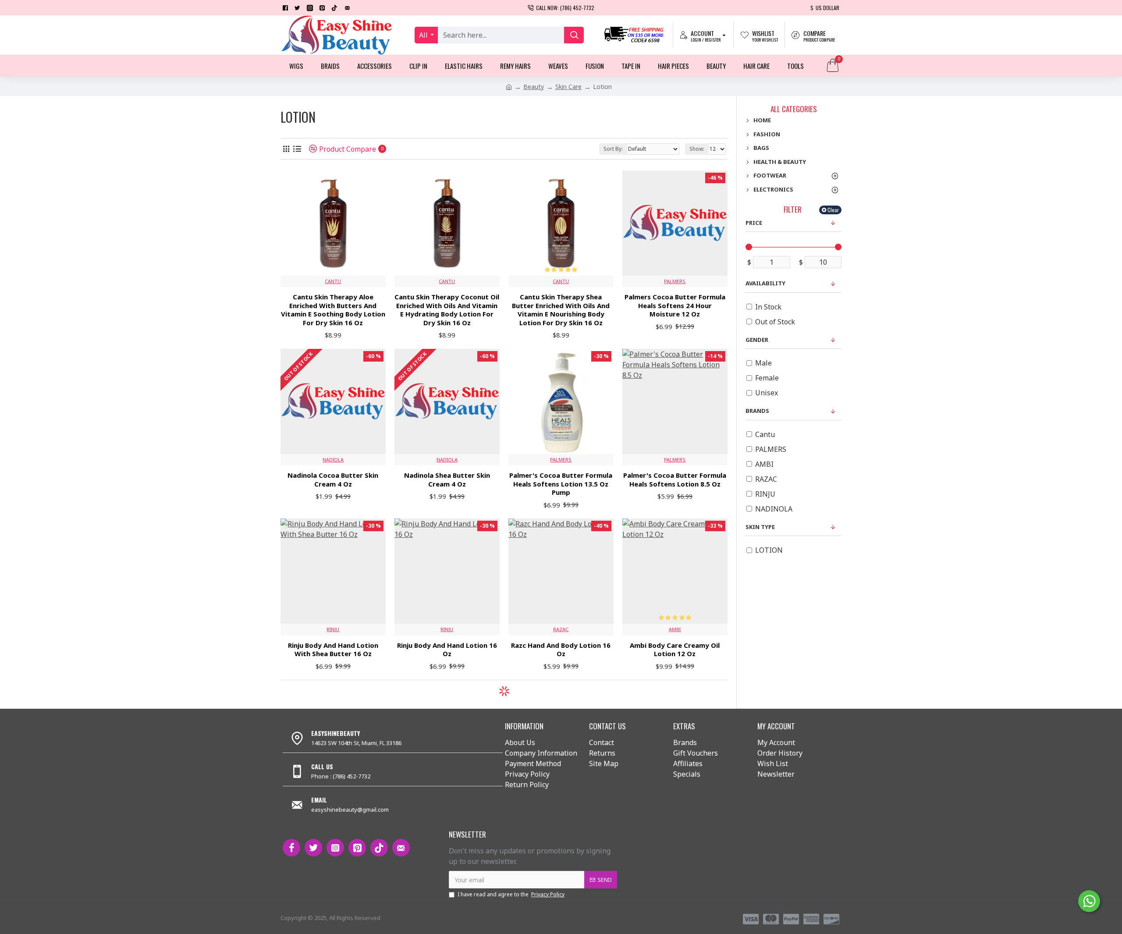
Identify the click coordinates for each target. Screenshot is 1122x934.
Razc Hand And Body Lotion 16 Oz (561, 649)
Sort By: (613, 149)
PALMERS (674, 281)
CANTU (333, 281)
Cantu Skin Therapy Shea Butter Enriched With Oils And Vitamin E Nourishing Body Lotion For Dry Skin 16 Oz (561, 310)
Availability (765, 283)
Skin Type (760, 527)
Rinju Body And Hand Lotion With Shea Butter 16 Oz (333, 649)
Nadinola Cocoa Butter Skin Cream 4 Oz (333, 479)
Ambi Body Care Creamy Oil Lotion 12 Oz (675, 649)
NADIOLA (333, 459)
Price (754, 223)
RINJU (333, 629)
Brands (757, 411)
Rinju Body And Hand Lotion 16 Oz (447, 649)
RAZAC (560, 629)
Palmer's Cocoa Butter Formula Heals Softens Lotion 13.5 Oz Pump (560, 484)
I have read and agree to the (511, 894)
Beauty (533, 86)
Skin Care (568, 86)
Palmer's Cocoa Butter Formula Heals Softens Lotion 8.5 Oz (674, 479)
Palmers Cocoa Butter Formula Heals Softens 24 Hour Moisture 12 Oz (675, 305)
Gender (757, 340)
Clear (833, 209)
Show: (696, 149)
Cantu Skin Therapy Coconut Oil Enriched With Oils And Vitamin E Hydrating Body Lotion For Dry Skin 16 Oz (446, 310)
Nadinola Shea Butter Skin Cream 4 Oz (447, 479)
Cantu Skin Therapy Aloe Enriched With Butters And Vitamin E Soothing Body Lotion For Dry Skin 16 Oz (333, 310)
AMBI (675, 629)
